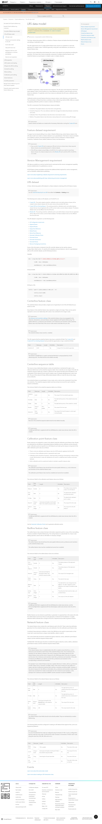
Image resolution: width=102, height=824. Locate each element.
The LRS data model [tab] (10, 34)
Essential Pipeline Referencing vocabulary (10, 27)
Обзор (31, 6)
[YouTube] (8, 797)
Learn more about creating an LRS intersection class (40, 774)
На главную (6, 9)
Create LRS (72, 123)
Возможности (39, 6)
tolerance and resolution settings (39, 318)
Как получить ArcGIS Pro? (93, 6)
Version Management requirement (89, 28)
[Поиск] (91, 2)
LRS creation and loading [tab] (11, 63)
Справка (23, 9)
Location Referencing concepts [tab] (12, 31)
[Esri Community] (2, 797)
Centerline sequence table (87, 35)
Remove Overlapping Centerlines (38, 244)
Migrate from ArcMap (61, 9)
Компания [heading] (57, 783)
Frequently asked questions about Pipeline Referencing (11, 89)
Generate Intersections (35, 239)
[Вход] (99, 2)
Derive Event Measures (35, 233)
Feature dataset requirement (88, 26)
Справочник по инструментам (36, 9)
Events (82, 44)
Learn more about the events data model (37, 771)
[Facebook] (2, 794)
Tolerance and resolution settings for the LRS (12, 40)
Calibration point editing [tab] (11, 74)
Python (47, 9)
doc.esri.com (35, 12)
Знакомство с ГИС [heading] (46, 783)
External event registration (11, 57)
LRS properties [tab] (8, 60)
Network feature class (86, 41)
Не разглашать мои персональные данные (87, 818)
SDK (53, 9)
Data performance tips (10, 47)
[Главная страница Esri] (5, 2)
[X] (5, 794)
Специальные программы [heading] (71, 784)
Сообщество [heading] (32, 783)
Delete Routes (33, 231)
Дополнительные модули (60, 6)
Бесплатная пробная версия (76, 6)
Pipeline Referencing (19, 19)
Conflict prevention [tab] (9, 80)
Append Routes (34, 226)
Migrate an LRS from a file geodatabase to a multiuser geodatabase (11, 52)
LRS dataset (84, 31)
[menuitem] (21, 787)
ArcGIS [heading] (17, 783)
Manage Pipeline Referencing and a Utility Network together (12, 84)
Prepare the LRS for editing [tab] (11, 66)
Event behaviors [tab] (8, 77)
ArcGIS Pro (5, 5)
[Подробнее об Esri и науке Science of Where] (5, 787)
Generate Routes (34, 241)
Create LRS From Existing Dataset (38, 206)
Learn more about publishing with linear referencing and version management (47, 178)
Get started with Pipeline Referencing (12, 23)
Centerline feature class (86, 33)
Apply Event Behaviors (35, 228)
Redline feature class (86, 39)
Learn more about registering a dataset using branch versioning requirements (46, 174)
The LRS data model (30, 19)
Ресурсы (48, 6)
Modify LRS (57, 151)
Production (11, 19)
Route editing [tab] (8, 72)
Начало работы (15, 9)
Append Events (33, 224)
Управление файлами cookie (74, 818)
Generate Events (34, 237)
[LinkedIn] (8, 794)
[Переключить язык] (95, 2)
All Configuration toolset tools (37, 222)
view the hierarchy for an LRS (40, 192)
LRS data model (8, 37)
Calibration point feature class (88, 37)
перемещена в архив (47, 29)
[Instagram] (5, 797)
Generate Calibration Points (36, 235)
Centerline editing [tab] (9, 69)
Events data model (9, 44)
